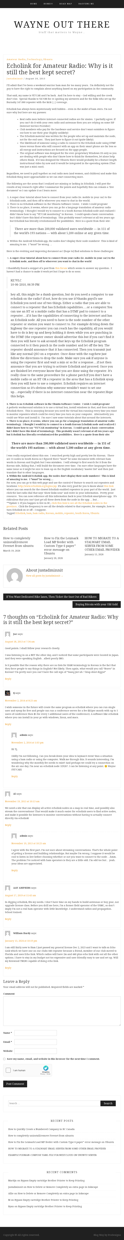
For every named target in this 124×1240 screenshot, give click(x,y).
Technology (34, 59)
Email (7, 1042)
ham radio (38, 513)
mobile (59, 513)
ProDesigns (114, 1235)
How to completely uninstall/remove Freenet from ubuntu (18, 541)
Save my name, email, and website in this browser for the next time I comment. (53, 1059)
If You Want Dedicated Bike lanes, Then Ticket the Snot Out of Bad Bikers (51, 596)
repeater (69, 513)
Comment (9, 994)
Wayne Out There (62, 24)
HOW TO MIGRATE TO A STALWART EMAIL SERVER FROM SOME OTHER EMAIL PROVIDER (57, 1148)
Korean (50, 513)
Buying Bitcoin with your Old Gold (97, 604)
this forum (61, 268)
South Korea (82, 513)
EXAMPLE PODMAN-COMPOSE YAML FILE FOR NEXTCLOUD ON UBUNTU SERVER (52, 1155)
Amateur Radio (16, 59)
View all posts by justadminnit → (44, 575)
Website (8, 1051)
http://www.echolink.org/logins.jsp (37, 486)
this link (109, 486)
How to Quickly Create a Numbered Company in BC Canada (41, 1129)
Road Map (65, 4)
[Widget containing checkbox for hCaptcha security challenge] (27, 1070)
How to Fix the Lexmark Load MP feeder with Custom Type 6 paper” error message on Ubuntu (61, 545)
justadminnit (15, 78)
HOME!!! (48, 4)
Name (7, 1033)
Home (33, 4)
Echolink (20, 513)
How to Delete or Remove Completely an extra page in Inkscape (62, 1187)
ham (28, 513)
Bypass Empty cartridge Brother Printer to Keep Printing (53, 1180)
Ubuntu (48, 59)
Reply (8, 679)
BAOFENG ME (86, 4)
